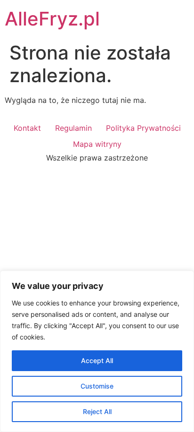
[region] (97, 351)
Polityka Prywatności (143, 128)
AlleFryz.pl (52, 18)
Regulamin (73, 128)
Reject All (97, 411)
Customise (97, 386)
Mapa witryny (97, 144)
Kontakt (27, 128)
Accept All (97, 360)
